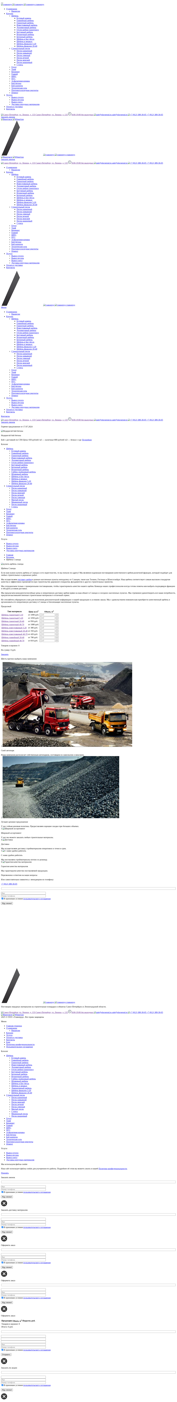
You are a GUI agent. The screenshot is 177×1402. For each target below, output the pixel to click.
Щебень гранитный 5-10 (12, 615)
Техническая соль (19, 88)
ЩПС (13, 76)
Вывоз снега (16, 102)
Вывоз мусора (17, 100)
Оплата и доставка (14, 107)
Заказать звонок (8, 117)
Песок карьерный (24, 51)
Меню (3, 307)
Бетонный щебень (25, 37)
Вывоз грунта (17, 97)
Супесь (20, 65)
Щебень (14, 16)
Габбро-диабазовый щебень (23, 472)
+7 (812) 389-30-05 (9, 884)
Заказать (4, 654)
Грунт (14, 67)
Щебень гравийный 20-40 (12, 637)
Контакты (10, 109)
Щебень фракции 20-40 (27, 46)
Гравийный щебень (25, 20)
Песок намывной (24, 53)
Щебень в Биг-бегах (25, 39)
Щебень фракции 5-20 (26, 44)
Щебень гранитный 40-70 (12, 624)
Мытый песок (17, 500)
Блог (8, 1042)
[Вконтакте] (7, 119)
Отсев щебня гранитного (28, 30)
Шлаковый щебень (19, 474)
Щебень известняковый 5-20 (14, 628)
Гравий (14, 74)
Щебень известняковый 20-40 (14, 631)
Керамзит (15, 72)
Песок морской (23, 60)
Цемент (14, 93)
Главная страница (14, 1026)
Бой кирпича (17, 86)
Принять (5, 1173)
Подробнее (87, 440)
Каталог (9, 13)
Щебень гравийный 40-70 (12, 641)
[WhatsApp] (18, 119)
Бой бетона (16, 83)
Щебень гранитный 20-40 (12, 621)
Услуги (9, 95)
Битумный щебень (25, 32)
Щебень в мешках (24, 41)
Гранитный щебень (25, 23)
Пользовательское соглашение (19, 1047)
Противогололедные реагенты (24, 90)
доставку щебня (25, 579)
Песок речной (23, 58)
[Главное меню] (2, 2)
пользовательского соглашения (37, 899)
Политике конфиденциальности (113, 1169)
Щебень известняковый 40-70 (14, 634)
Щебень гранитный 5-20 (12, 618)
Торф (13, 69)
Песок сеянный (23, 55)
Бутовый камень (24, 18)
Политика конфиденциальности (20, 1044)
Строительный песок (20, 48)
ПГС (13, 79)
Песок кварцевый (24, 62)
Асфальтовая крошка (20, 81)
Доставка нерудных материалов (25, 104)
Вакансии (15, 11)
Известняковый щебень (27, 25)
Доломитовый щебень (26, 27)
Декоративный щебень (21, 1088)
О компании (11, 9)
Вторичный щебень (25, 34)
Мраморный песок (19, 502)
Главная (9, 555)
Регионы (10, 557)
